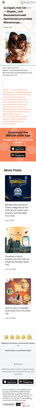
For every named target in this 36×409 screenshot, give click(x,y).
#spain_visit (8, 90)
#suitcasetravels (9, 107)
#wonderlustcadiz (20, 90)
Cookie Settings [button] (9, 404)
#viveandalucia (22, 116)
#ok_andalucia (9, 116)
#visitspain (7, 121)
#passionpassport (10, 104)
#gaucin (6, 114)
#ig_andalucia (16, 114)
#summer (24, 102)
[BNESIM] (18, 364)
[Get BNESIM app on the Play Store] (18, 155)
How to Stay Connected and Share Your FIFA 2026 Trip (17, 311)
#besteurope (26, 92)
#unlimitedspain (9, 124)
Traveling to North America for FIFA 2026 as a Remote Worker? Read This (17, 260)
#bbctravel (22, 104)
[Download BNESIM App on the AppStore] (10, 381)
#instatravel (21, 107)
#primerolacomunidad (12, 92)
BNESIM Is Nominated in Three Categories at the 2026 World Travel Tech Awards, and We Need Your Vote (16, 210)
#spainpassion (18, 121)
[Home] (27, 2)
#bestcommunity (24, 94)
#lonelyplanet (19, 97)
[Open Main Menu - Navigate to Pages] (4, 2)
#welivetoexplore (9, 99)
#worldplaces (25, 109)
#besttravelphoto (10, 94)
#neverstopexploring (11, 102)
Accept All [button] (20, 404)
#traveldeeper (24, 112)
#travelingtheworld (10, 112)
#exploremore (22, 99)
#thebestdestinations (11, 109)
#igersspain (22, 119)
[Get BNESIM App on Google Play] (26, 381)
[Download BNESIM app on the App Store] (18, 148)
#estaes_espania (10, 119)
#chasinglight (8, 97)
